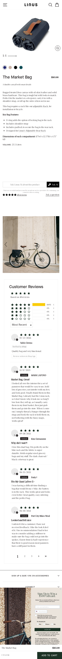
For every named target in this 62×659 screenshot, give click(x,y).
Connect (30, 587)
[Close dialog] (60, 589)
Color (6, 655)
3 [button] (31, 556)
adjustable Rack (40, 106)
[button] (10, 194)
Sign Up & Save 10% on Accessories (30, 575)
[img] (30, 334)
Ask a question (52, 194)
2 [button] (24, 556)
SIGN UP (48, 629)
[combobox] (36, 611)
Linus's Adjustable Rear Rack (32, 130)
